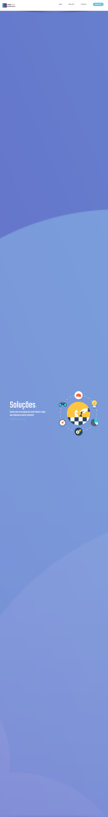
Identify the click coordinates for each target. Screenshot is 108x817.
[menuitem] (61, 4)
